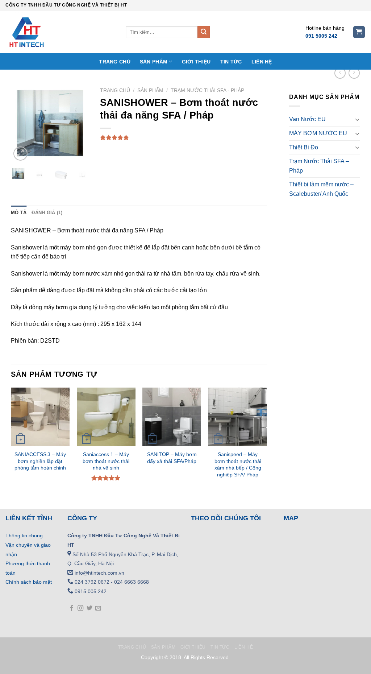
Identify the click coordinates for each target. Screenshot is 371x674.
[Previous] (21, 123)
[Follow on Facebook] (72, 608)
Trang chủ (114, 62)
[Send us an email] (98, 608)
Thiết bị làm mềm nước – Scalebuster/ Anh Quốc (321, 189)
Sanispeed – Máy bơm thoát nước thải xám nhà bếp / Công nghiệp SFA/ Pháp (237, 464)
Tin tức (231, 62)
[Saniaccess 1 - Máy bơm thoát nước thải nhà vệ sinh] (106, 417)
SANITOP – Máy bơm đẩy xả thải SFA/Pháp (172, 457)
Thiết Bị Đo (303, 147)
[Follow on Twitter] (89, 608)
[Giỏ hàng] (359, 32)
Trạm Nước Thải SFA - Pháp (207, 90)
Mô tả (18, 212)
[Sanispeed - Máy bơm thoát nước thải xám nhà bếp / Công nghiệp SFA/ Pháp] (237, 417)
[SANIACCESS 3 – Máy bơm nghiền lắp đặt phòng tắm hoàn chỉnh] (40, 417)
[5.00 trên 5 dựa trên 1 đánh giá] (183, 137)
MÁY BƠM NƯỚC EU (318, 133)
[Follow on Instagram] (80, 608)
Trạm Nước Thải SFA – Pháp (319, 166)
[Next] (78, 123)
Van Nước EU (307, 119)
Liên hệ (261, 62)
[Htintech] (60, 32)
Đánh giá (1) (47, 212)
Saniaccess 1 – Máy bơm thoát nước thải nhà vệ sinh (106, 461)
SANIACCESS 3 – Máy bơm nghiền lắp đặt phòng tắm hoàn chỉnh (40, 461)
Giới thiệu (196, 62)
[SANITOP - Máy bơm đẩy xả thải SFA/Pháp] (171, 417)
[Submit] (203, 32)
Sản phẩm (153, 62)
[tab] (18, 213)
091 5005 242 (321, 36)
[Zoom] (20, 153)
